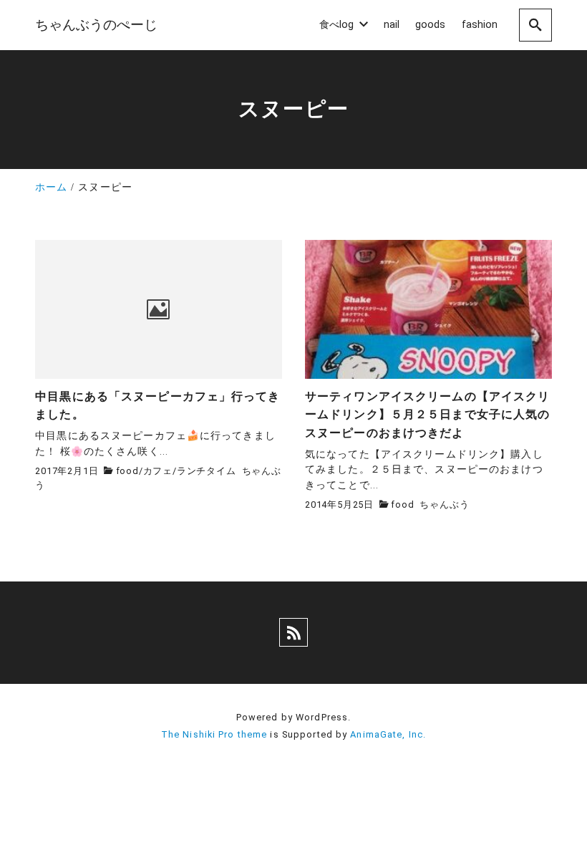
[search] (535, 25)
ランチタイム (206, 470)
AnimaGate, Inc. (388, 734)
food (127, 470)
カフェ (158, 470)
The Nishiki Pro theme (214, 734)
